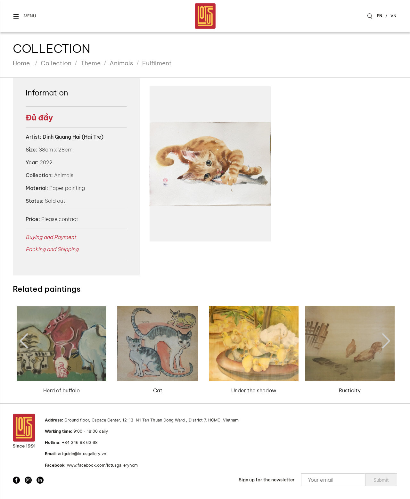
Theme (91, 63)
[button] (24, 16)
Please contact (59, 219)
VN (393, 15)
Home (21, 63)
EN (379, 15)
